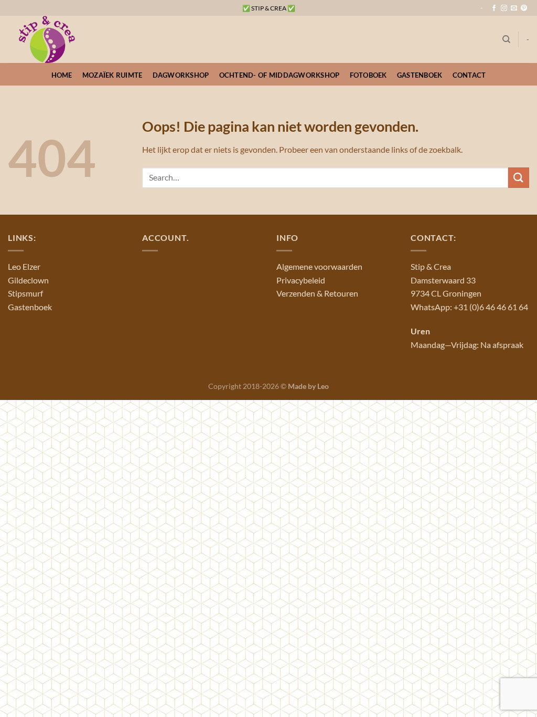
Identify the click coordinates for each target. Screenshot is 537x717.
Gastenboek (420, 75)
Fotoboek (368, 75)
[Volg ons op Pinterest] (524, 8)
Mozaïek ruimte (112, 75)
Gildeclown (28, 280)
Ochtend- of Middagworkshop (279, 75)
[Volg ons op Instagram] (504, 8)
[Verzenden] (518, 177)
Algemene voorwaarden (319, 266)
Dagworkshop (181, 75)
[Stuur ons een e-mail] (514, 8)
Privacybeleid (300, 280)
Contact (469, 75)
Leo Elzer (24, 266)
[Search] (506, 39)
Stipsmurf (25, 293)
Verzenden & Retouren (317, 293)
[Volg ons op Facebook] (494, 8)
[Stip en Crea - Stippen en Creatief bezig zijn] (60, 39)
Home (61, 75)
